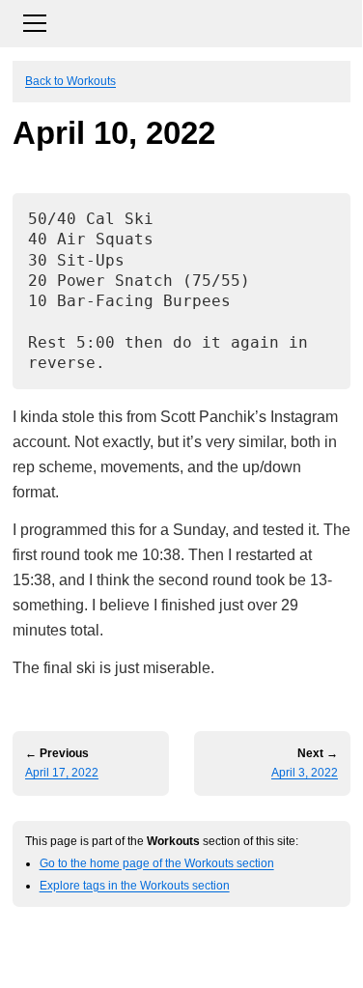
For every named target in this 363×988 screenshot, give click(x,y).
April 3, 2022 (304, 772)
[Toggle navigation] (181, 21)
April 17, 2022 (61, 772)
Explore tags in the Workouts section (135, 885)
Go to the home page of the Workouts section (157, 863)
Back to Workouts (70, 80)
